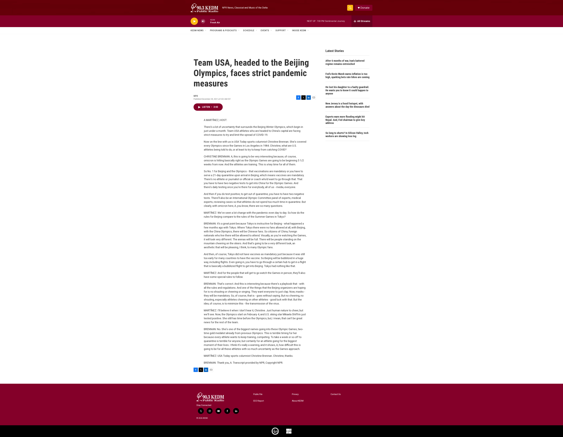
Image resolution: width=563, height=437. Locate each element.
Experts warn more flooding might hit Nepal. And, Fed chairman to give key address (345, 120)
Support (280, 30)
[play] (194, 21)
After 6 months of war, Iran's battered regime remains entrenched (344, 62)
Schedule (248, 30)
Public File (257, 394)
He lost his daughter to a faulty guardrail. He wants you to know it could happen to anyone (347, 90)
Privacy (295, 394)
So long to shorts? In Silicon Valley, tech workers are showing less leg (346, 134)
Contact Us (336, 394)
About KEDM (297, 401)
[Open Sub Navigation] (206, 30)
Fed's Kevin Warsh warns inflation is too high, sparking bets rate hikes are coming (347, 75)
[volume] (203, 21)
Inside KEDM (299, 30)
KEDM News (197, 30)
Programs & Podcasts (223, 30)
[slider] (207, 21)
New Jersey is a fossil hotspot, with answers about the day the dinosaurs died (347, 105)
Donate (364, 7)
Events (265, 30)
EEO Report (258, 401)
